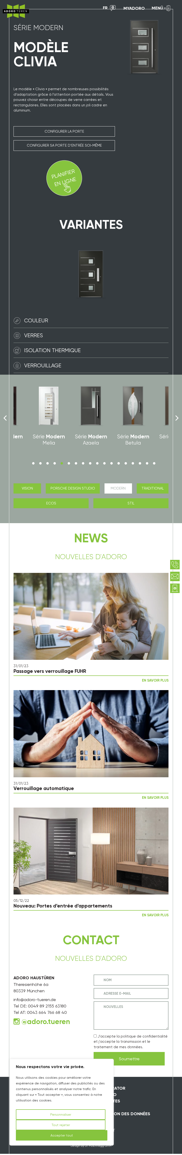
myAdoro (134, 8)
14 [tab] (125, 463)
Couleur (36, 320)
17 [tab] (147, 463)
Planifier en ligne (64, 177)
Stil (130, 503)
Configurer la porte (64, 131)
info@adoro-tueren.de (35, 999)
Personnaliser (60, 1114)
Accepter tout (61, 1135)
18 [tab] (154, 463)
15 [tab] (132, 463)
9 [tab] (90, 463)
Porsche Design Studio (72, 488)
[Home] (16, 11)
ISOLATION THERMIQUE (52, 350)
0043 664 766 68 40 (47, 1012)
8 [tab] (83, 463)
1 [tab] (33, 463)
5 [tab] (61, 463)
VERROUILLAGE (42, 365)
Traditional (152, 488)
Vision (27, 488)
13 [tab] (118, 463)
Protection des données (122, 1113)
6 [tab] (68, 463)
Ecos (51, 503)
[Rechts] (177, 418)
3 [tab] (47, 463)
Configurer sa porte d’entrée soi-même (64, 145)
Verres (33, 335)
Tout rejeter (61, 1125)
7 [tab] (75, 463)
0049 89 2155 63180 (47, 1005)
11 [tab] (104, 463)
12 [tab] (111, 463)
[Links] (5, 418)
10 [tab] (97, 463)
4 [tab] (54, 463)
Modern (118, 488)
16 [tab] (139, 463)
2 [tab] (40, 463)
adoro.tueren (48, 1021)
